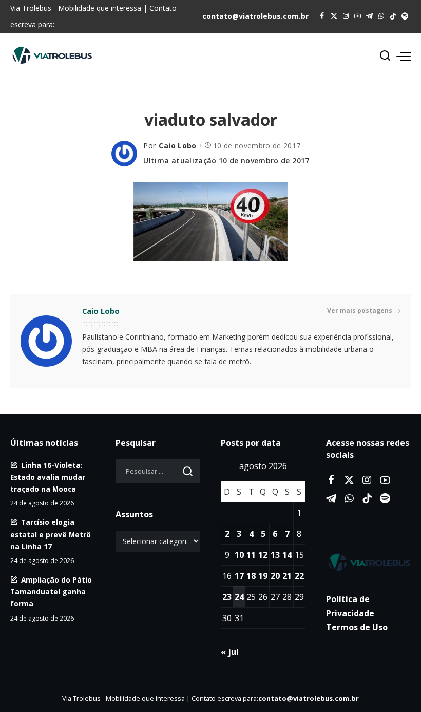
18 (251, 576)
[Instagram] (346, 16)
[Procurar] (385, 56)
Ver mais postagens (359, 310)
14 (287, 554)
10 (239, 554)
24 (239, 597)
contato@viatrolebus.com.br (255, 16)
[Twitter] (334, 16)
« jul (230, 652)
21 (287, 576)
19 (262, 576)
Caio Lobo (177, 146)
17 (239, 576)
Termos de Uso (357, 627)
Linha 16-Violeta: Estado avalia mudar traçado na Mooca (47, 477)
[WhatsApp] (381, 16)
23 (227, 597)
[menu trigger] (403, 56)
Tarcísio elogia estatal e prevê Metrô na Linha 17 (50, 534)
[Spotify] (405, 16)
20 (275, 576)
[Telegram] (369, 16)
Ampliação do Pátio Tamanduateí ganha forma (51, 591)
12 (262, 554)
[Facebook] (322, 16)
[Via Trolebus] (368, 562)
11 (251, 554)
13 (275, 554)
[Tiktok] (393, 16)
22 (299, 576)
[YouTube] (357, 16)
